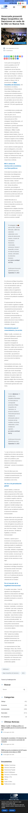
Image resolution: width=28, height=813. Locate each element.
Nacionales (4, 713)
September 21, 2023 (13, 273)
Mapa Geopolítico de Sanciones (11, 673)
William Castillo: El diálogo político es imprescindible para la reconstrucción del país (13, 727)
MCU (23, 673)
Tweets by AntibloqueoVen (8, 679)
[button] (14, 7)
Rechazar (12, 810)
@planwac (15, 394)
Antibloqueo (6, 669)
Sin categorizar (5, 716)
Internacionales (5, 709)
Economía (4, 705)
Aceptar (4, 810)
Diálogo (3, 701)
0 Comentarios (9, 50)
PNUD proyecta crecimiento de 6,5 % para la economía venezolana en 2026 (14, 751)
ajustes (3, 807)
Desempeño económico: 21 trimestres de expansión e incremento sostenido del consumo (13, 739)
